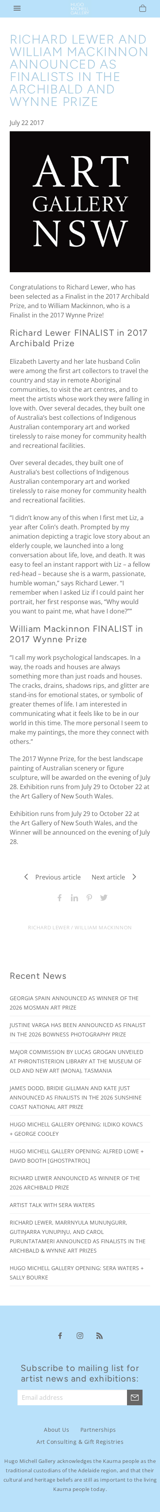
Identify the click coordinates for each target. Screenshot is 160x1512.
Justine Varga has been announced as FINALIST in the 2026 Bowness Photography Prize (78, 1029)
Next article (111, 877)
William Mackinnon (103, 927)
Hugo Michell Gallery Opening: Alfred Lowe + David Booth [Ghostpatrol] (77, 1155)
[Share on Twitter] (102, 897)
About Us (56, 1430)
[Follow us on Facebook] (60, 1335)
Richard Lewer (49, 927)
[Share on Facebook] (58, 897)
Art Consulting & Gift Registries (80, 1441)
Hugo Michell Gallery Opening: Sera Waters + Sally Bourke (77, 1272)
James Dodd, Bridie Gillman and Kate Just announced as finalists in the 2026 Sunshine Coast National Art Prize (76, 1097)
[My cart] (142, 9)
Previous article (56, 877)
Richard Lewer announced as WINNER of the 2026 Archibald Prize (75, 1182)
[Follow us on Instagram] (80, 1335)
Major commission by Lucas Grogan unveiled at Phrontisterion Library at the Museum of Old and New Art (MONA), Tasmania (76, 1061)
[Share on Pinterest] (87, 897)
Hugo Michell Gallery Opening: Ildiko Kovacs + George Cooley (76, 1129)
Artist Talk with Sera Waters (52, 1205)
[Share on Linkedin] (72, 897)
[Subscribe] (135, 1397)
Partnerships (98, 1430)
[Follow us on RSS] (100, 1335)
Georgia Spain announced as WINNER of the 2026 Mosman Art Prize (74, 1002)
